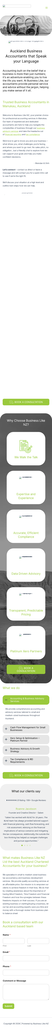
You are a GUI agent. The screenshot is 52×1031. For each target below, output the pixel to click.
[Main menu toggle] (46, 8)
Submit (8, 1006)
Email (6, 952)
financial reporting (13, 134)
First (5, 946)
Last (29, 946)
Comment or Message (14, 980)
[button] (26, 700)
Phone (7, 966)
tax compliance (33, 134)
